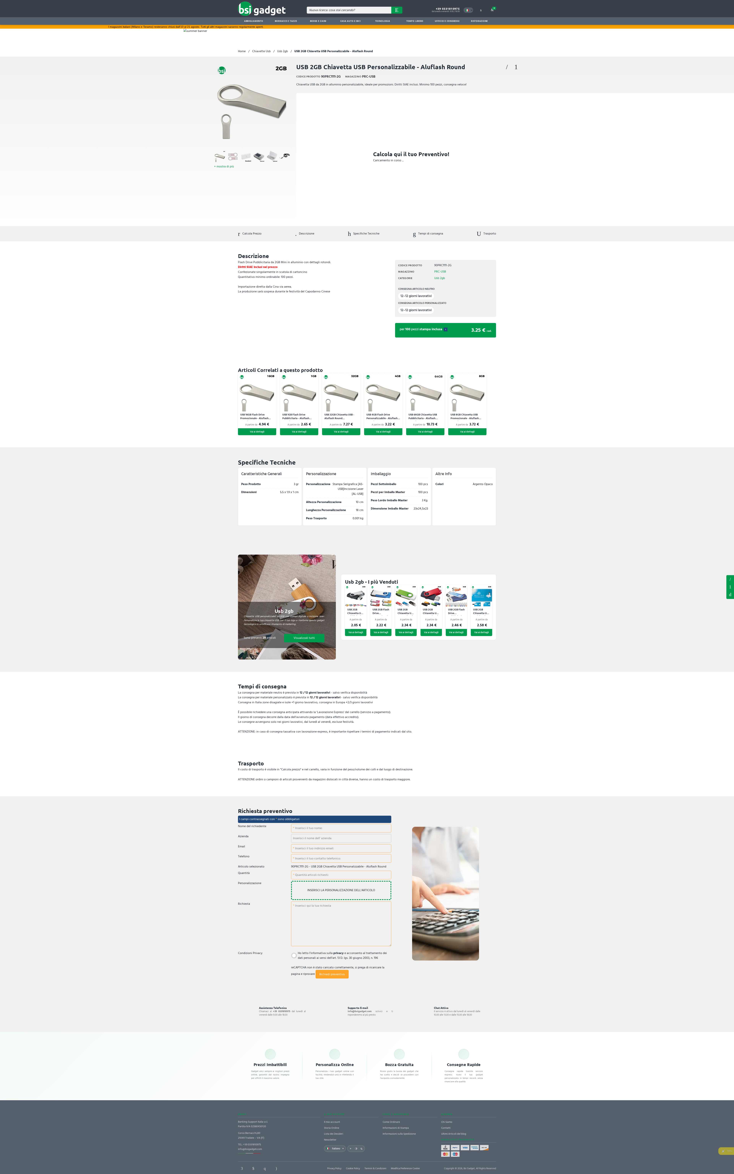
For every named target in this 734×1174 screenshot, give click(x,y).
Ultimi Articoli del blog (453, 1134)
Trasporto (489, 233)
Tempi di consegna (430, 233)
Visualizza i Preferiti (730, 579)
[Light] (350, 1148)
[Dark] (361, 1148)
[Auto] (356, 1148)
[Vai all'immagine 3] (246, 156)
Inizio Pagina (730, 594)
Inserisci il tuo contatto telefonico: (317, 858)
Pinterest (265, 1168)
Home (242, 51)
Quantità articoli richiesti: (311, 874)
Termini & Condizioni (375, 1168)
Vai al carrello (494, 8)
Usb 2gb (282, 51)
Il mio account (332, 1122)
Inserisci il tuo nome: (308, 828)
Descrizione (306, 233)
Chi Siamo (446, 1122)
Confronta (516, 67)
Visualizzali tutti (304, 637)
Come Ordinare (391, 1122)
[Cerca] (396, 10)
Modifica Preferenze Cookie (405, 1168)
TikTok (287, 1168)
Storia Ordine (331, 1128)
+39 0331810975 (448, 8)
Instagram (276, 1168)
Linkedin (253, 1168)
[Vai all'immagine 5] (272, 156)
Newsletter (330, 1139)
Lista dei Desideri (333, 1134)
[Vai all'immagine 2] (233, 156)
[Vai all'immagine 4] (259, 156)
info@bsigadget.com (250, 1149)
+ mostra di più (224, 166)
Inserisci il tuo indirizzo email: (314, 848)
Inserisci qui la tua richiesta (312, 905)
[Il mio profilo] (481, 10)
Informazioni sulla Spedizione (399, 1134)
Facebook (242, 1168)
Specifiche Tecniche (365, 233)
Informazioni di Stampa (396, 1128)
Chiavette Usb (261, 51)
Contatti (446, 1128)
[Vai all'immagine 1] (220, 156)
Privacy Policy (334, 1168)
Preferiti (507, 67)
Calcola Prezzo (251, 233)
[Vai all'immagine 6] (285, 156)
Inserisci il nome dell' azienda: (312, 838)
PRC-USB (440, 271)
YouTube (299, 1168)
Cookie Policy (353, 1168)
